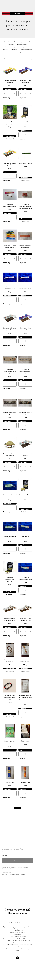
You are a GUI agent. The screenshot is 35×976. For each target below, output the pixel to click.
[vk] (17, 957)
